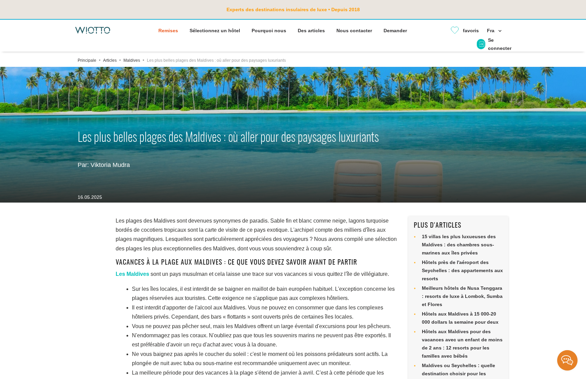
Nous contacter (354, 30)
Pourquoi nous (269, 30)
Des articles (311, 30)
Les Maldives (132, 274)
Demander (395, 30)
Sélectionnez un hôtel (215, 30)
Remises (168, 30)
